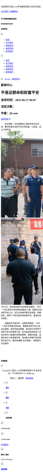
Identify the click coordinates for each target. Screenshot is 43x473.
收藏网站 (14, 11)
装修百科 (9, 48)
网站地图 (29, 378)
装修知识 (9, 46)
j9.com (7, 79)
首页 (8, 40)
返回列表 (5, 119)
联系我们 (9, 51)
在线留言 (5, 445)
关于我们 (9, 43)
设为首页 (5, 11)
